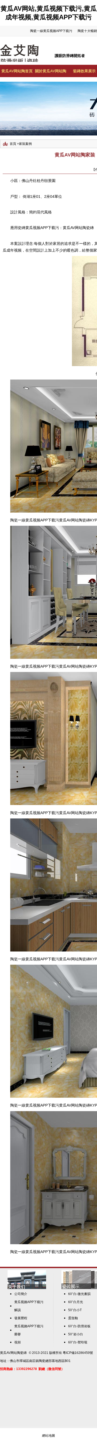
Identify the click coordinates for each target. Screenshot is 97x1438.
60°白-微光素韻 (79, 1294)
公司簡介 (20, 1294)
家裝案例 (25, 144)
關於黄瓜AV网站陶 (50, 71)
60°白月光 (75, 1302)
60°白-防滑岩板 (79, 1326)
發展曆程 (20, 1318)
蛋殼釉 (73, 1318)
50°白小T (75, 1310)
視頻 (17, 1342)
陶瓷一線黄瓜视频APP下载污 (51, 31)
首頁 (13, 144)
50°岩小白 (75, 1334)
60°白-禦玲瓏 (77, 1342)
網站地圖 (48, 1435)
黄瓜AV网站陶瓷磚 (78, 228)
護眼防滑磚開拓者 (70, 55)
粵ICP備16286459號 (78, 1353)
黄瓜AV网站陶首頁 (17, 71)
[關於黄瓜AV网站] (27, 1288)
